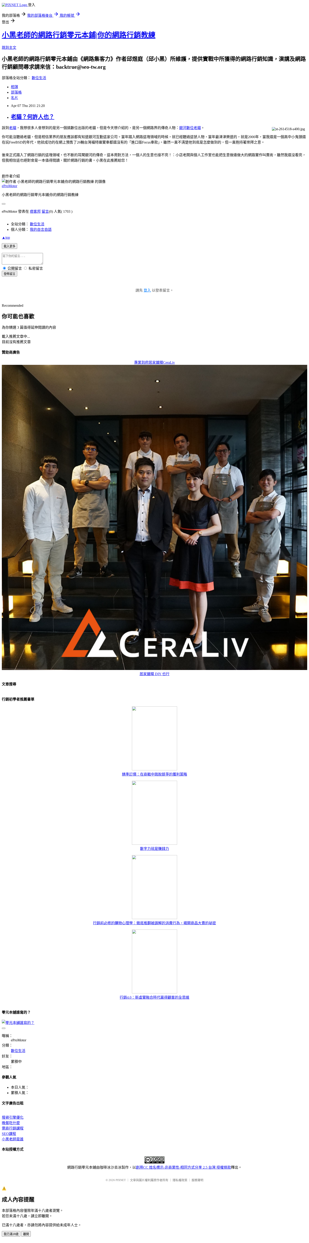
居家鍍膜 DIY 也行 (154, 674)
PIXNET (121, 1180)
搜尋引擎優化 (13, 1117)
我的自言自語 (41, 229)
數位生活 (39, 78)
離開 (26, 1234)
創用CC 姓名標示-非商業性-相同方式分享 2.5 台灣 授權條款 (183, 1167)
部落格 (16, 92)
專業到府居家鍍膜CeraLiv (154, 362)
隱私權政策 (180, 1180)
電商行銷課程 (13, 1128)
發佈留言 (9, 274)
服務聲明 (197, 1180)
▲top (6, 237)
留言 (45, 211)
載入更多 (9, 246)
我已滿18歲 (11, 1234)
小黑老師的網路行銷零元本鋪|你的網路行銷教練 (78, 35)
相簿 (14, 87)
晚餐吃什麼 (11, 1123)
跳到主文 (9, 48)
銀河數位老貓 (190, 128)
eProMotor (9, 186)
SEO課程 (9, 1134)
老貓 (12, 128)
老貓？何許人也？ (32, 117)
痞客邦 (35, 211)
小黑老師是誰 (13, 1139)
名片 (14, 98)
